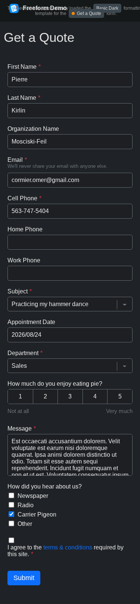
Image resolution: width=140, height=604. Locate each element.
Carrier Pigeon (37, 514)
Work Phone (23, 260)
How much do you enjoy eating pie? (54, 383)
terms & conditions (67, 547)
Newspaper (33, 496)
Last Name (21, 98)
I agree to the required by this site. (65, 550)
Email (15, 160)
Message (19, 428)
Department (22, 353)
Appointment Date (31, 322)
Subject (17, 291)
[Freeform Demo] (14, 9)
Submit (23, 578)
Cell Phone (22, 198)
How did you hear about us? (44, 486)
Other (25, 524)
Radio (26, 505)
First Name (22, 67)
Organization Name (33, 129)
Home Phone (25, 229)
